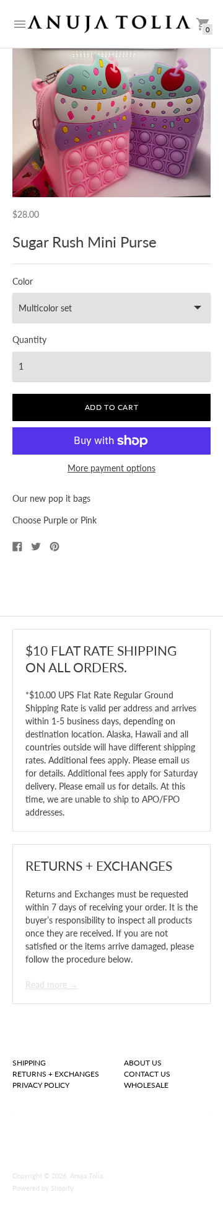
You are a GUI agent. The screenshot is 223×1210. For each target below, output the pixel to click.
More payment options (111, 468)
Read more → (51, 984)
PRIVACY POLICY (40, 1085)
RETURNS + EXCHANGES (55, 1074)
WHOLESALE (146, 1085)
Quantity (29, 340)
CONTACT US (147, 1074)
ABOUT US (143, 1062)
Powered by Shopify (43, 1188)
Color (22, 282)
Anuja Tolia (87, 1176)
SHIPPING (29, 1062)
